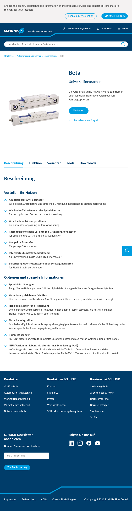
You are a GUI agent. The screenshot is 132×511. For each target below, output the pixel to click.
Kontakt (51, 386)
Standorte (52, 393)
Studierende (97, 411)
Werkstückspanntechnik (17, 405)
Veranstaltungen (56, 405)
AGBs (44, 499)
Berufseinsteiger (99, 405)
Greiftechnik (11, 386)
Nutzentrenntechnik (15, 411)
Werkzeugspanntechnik (17, 399)
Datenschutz (29, 499)
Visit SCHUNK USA (115, 16)
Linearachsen (50, 56)
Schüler (94, 417)
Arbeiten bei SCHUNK (102, 393)
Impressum (10, 499)
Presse (50, 399)
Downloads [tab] (88, 163)
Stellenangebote (99, 386)
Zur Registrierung (17, 467)
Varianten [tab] (78, 110)
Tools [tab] (70, 163)
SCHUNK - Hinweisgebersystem (64, 411)
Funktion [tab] (35, 163)
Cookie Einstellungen (64, 499)
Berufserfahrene (99, 399)
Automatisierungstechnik (29, 56)
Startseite (9, 56)
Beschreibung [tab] (13, 163)
